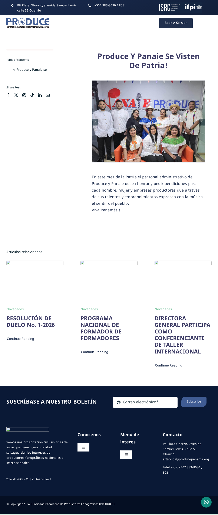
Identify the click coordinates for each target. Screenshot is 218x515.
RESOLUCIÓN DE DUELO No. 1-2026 (30, 322)
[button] (95, 122)
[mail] (48, 95)
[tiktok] (32, 95)
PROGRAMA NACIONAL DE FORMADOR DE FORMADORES (101, 329)
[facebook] (8, 95)
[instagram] (24, 95)
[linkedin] (40, 95)
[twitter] (16, 95)
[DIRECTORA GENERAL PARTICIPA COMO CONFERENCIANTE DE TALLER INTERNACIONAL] (183, 263)
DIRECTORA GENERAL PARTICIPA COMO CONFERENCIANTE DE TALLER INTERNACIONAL (182, 335)
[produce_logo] (27, 19)
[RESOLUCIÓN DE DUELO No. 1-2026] (34, 263)
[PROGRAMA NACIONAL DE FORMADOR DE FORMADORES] (109, 263)
